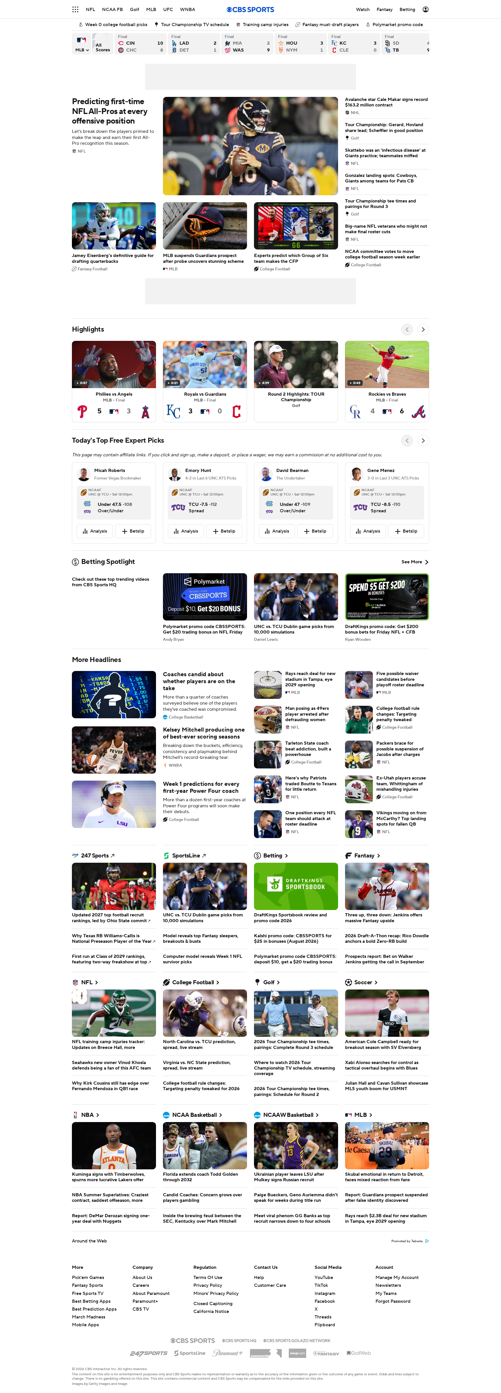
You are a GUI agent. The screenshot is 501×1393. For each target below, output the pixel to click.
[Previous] (407, 329)
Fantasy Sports (87, 1299)
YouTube (324, 1291)
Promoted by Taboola (407, 1255)
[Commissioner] (266, 1365)
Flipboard (325, 1339)
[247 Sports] (149, 1366)
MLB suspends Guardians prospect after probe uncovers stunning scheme (205, 236)
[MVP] (297, 1365)
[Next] (423, 329)
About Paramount (151, 1307)
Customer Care (270, 1299)
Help (259, 1291)
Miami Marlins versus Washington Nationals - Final (247, 44)
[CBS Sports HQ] (239, 1354)
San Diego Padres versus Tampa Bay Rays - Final (407, 44)
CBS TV (140, 1323)
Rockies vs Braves (387, 381)
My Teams (386, 1307)
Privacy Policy (207, 1299)
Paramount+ (145, 1315)
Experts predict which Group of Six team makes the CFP (296, 236)
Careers (140, 1299)
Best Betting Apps (91, 1315)
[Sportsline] (190, 1366)
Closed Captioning (213, 1317)
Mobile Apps (85, 1339)
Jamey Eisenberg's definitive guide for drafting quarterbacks (114, 236)
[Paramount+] (228, 1366)
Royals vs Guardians (205, 381)
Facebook (325, 1315)
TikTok (321, 1299)
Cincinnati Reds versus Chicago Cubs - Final (141, 44)
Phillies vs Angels (114, 381)
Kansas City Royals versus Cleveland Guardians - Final (354, 44)
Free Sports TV (88, 1307)
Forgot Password (393, 1315)
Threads (323, 1331)
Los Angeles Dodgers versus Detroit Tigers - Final (194, 44)
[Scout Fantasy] (326, 1367)
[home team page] (87, 502)
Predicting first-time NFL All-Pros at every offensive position (205, 146)
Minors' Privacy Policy (216, 1307)
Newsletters (388, 1299)
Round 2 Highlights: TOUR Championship (296, 381)
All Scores (102, 44)
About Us (142, 1291)
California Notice (211, 1325)
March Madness (88, 1331)
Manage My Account (397, 1291)
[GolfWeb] (359, 1367)
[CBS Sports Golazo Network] (297, 1354)
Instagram (325, 1307)
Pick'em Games (88, 1291)
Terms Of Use (207, 1291)
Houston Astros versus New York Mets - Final (301, 44)
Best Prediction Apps (94, 1323)
